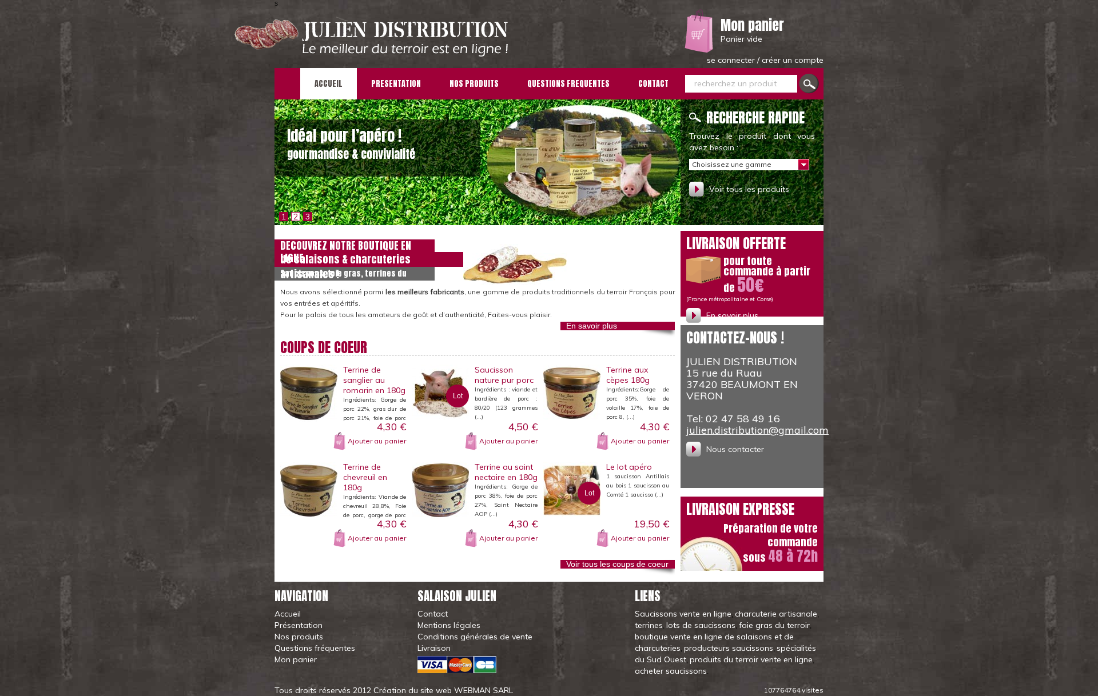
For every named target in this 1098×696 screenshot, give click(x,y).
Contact (432, 614)
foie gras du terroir (774, 625)
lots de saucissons (700, 625)
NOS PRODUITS (474, 84)
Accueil (287, 614)
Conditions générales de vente (474, 636)
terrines (649, 625)
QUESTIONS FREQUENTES (568, 84)
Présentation (298, 625)
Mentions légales (448, 625)
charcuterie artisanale (776, 614)
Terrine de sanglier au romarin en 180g (374, 380)
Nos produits (298, 636)
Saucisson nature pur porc (504, 375)
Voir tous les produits (749, 189)
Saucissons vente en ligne (683, 614)
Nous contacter (735, 449)
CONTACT (653, 84)
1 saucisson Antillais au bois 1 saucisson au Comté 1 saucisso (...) (637, 485)
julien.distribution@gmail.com (757, 430)
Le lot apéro (629, 467)
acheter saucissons (671, 671)
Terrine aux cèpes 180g (628, 375)
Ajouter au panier (377, 441)
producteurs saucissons (728, 648)
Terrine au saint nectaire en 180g (506, 472)
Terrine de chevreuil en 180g (365, 477)
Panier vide (741, 39)
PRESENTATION (396, 84)
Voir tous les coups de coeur (617, 564)
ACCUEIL (329, 84)
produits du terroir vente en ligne (751, 659)
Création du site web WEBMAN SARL (443, 690)
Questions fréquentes (314, 648)
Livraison (434, 648)
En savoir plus (591, 325)
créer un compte (793, 60)
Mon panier (752, 25)
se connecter (732, 60)
